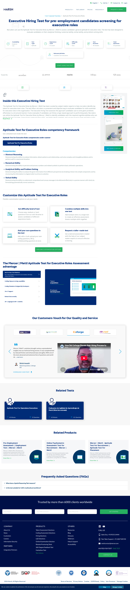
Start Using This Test (65, 65)
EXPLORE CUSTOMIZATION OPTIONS (49, 249)
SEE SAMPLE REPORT (114, 148)
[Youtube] (103, 526)
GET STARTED (113, 511)
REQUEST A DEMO (117, 9)
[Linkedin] (99, 526)
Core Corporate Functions (53, 16)
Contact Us (108, 555)
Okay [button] (104, 587)
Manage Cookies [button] (117, 587)
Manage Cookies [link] (122, 581)
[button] (17, 526)
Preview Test (114, 112)
